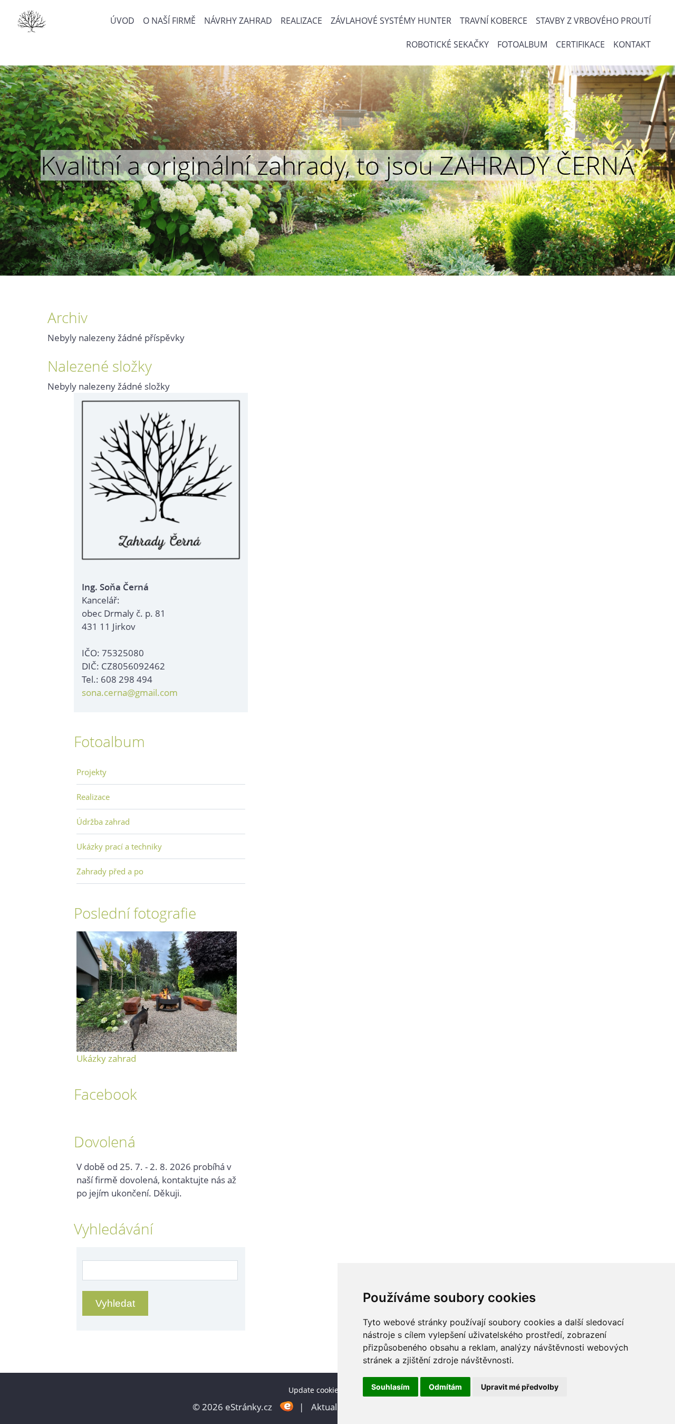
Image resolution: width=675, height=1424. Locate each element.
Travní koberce (493, 20)
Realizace (301, 20)
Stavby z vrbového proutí (593, 20)
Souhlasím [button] (390, 1386)
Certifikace (580, 44)
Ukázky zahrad (106, 1058)
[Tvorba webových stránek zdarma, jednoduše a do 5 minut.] (286, 1405)
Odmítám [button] (445, 1386)
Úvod (122, 20)
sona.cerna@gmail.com (130, 692)
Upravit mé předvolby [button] (519, 1386)
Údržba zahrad (103, 821)
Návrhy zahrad (238, 20)
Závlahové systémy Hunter (391, 20)
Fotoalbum (522, 44)
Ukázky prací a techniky (119, 846)
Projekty (91, 772)
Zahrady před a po (109, 871)
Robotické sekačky (447, 44)
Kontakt (632, 44)
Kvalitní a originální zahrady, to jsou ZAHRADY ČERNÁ (337, 165)
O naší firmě (169, 20)
